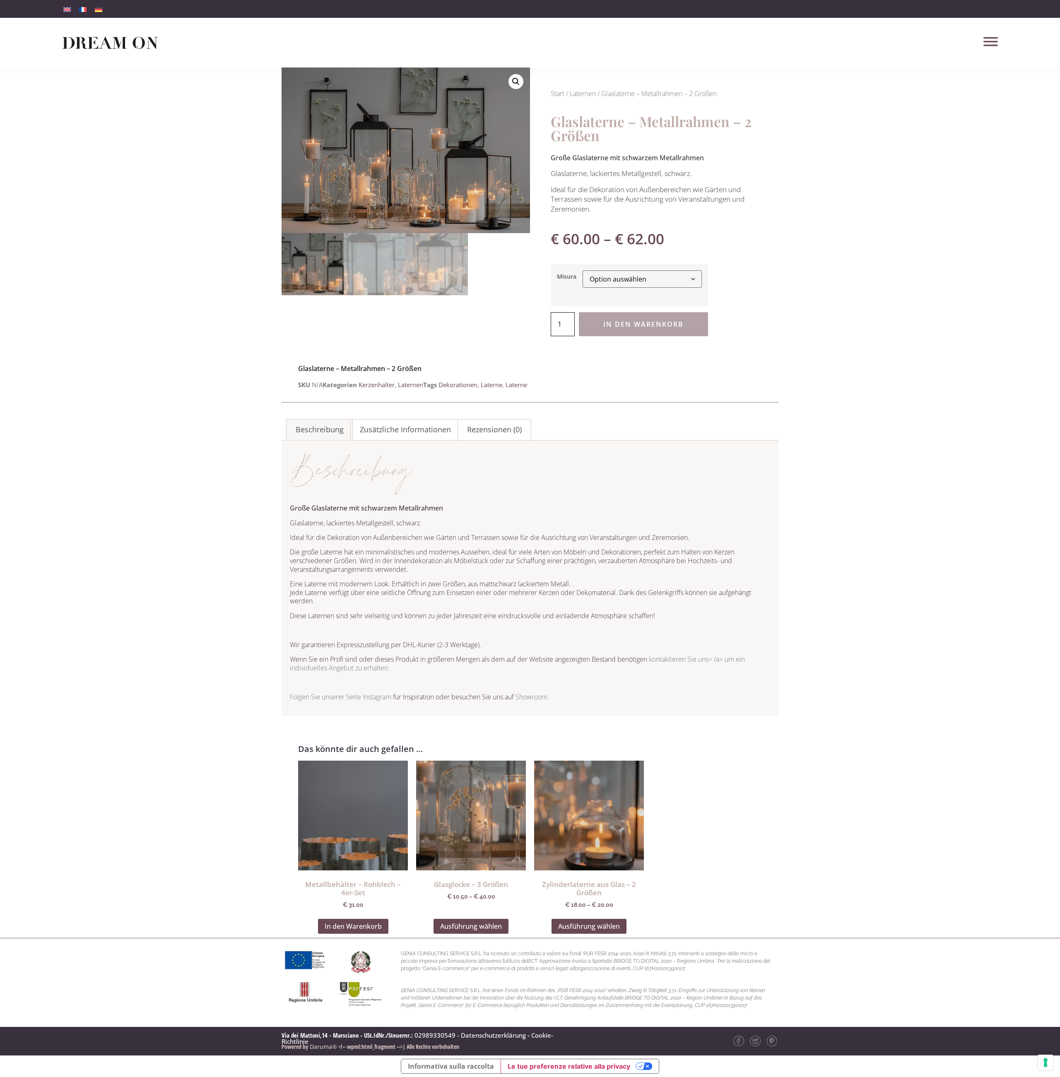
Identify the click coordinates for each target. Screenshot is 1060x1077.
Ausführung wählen (471, 926)
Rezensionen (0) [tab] (494, 429)
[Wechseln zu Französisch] (83, 8)
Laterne (491, 385)
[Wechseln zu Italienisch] (67, 8)
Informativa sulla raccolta (451, 1066)
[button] (515, 81)
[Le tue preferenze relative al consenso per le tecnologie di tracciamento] (1045, 1062)
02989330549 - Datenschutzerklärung (470, 1035)
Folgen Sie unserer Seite (326, 696)
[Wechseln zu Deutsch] (98, 8)
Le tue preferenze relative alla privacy (569, 1066)
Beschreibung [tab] (320, 429)
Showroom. (532, 696)
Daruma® (322, 1046)
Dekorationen (457, 385)
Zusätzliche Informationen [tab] (405, 429)
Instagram (377, 696)
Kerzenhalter (377, 385)
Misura (566, 276)
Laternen (583, 93)
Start (557, 93)
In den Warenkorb (643, 324)
